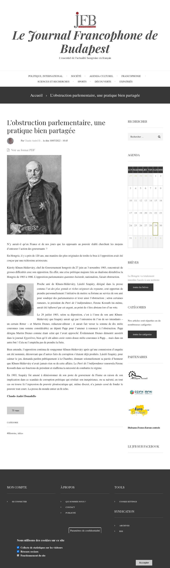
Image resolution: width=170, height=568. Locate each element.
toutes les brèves (140, 287)
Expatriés (126, 81)
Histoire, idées (15, 433)
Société (76, 76)
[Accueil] (85, 19)
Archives (124, 525)
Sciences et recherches (53, 81)
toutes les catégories (142, 334)
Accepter (144, 562)
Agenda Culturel (101, 76)
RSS (121, 531)
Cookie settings (128, 501)
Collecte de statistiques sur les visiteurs (42, 547)
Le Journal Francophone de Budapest (85, 41)
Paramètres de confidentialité (85, 530)
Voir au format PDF (23, 150)
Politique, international (45, 76)
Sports (82, 81)
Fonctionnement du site (33, 555)
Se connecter (19, 501)
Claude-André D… (33, 140)
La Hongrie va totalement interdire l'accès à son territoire (144, 277)
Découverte (103, 81)
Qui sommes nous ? (76, 501)
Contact (70, 507)
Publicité (71, 512)
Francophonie (132, 76)
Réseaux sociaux (30, 551)
